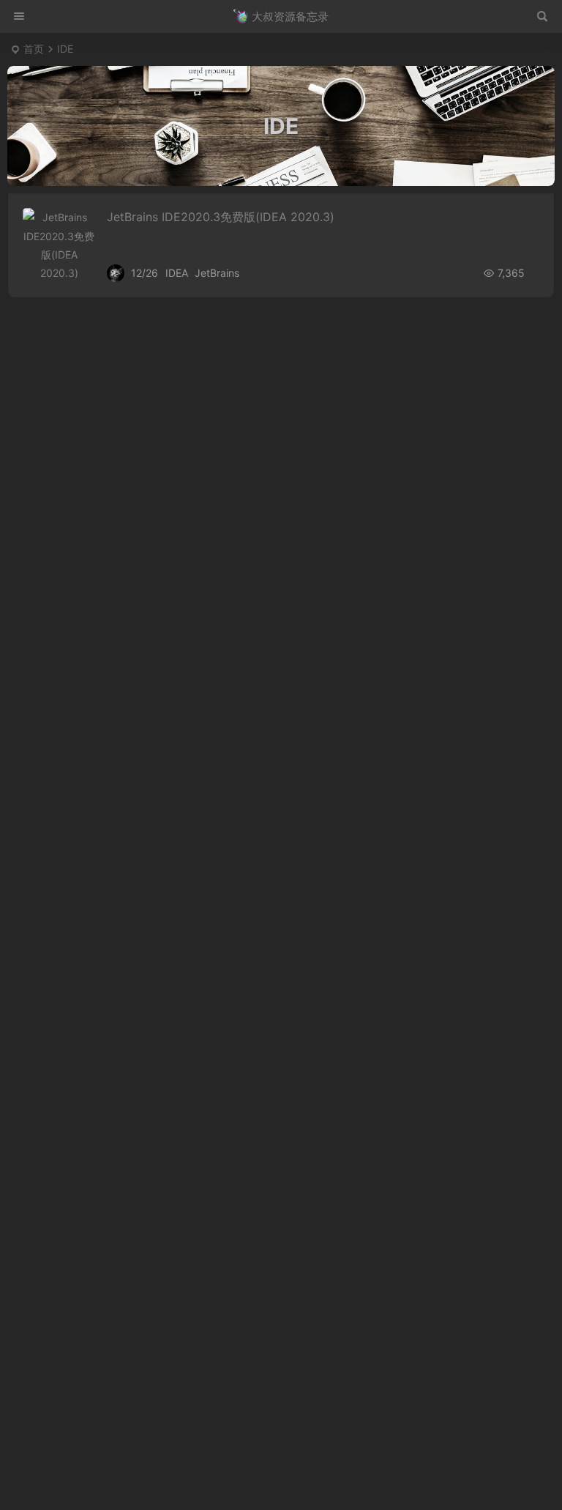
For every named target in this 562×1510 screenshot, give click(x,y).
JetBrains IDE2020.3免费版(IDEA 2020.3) (220, 216)
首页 (33, 48)
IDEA (176, 273)
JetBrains (217, 273)
